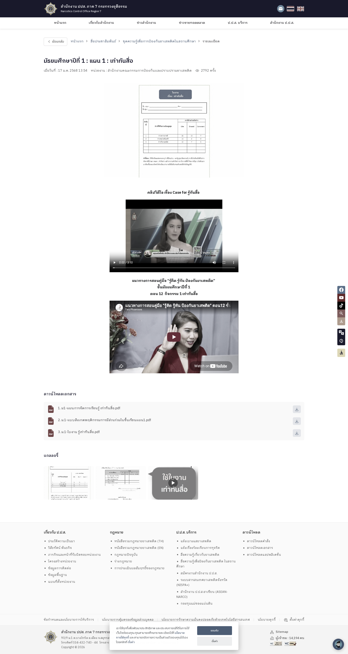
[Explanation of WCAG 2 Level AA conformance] (276, 643)
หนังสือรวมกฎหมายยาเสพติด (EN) (139, 547)
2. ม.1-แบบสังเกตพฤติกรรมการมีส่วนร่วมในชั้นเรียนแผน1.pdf (104, 420)
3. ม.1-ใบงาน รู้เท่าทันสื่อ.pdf (79, 432)
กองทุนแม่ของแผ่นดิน (196, 603)
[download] (297, 409)
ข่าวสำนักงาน (146, 23)
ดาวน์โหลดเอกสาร (260, 547)
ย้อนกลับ (58, 41)
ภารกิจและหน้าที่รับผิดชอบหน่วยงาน (74, 554)
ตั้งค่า (131, 642)
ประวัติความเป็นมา (61, 541)
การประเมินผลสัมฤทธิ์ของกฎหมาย (139, 568)
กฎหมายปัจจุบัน (126, 554)
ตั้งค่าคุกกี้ (297, 620)
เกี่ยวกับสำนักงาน (101, 23)
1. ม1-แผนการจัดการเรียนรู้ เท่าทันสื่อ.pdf (89, 408)
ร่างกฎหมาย (123, 561)
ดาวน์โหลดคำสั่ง (258, 541)
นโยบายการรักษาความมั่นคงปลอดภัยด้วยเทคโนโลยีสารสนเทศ (206, 620)
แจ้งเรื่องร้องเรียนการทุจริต (200, 547)
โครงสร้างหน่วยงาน (62, 561)
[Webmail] (280, 8)
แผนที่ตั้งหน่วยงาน (61, 581)
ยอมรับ (215, 630)
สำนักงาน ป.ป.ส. (282, 23)
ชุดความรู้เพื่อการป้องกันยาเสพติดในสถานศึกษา (159, 41)
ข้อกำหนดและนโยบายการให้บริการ (69, 620)
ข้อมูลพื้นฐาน (57, 575)
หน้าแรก (60, 23)
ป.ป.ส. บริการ (238, 23)
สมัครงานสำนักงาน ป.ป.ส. (199, 573)
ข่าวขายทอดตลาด (192, 23)
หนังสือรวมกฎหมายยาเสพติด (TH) (139, 541)
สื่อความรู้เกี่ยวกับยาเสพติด (200, 554)
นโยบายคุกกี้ (267, 620)
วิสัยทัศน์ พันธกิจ (60, 547)
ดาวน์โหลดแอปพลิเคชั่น (264, 554)
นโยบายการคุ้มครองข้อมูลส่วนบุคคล (128, 620)
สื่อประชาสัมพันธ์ (103, 41)
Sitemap (282, 631)
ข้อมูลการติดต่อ (59, 568)
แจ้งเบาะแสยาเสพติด (196, 541)
